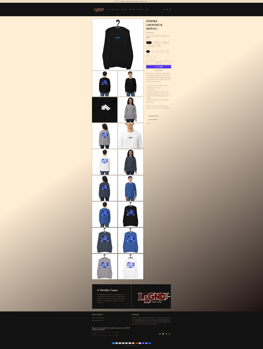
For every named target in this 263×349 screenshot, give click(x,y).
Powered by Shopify (135, 345)
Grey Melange (151, 46)
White (158, 46)
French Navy (156, 43)
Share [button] (149, 123)
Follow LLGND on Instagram (98, 318)
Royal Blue (165, 43)
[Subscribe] (116, 333)
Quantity (148, 54)
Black (149, 43)
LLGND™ (130, 345)
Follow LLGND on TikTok (97, 320)
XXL (162, 51)
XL (157, 51)
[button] (164, 9)
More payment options (159, 70)
